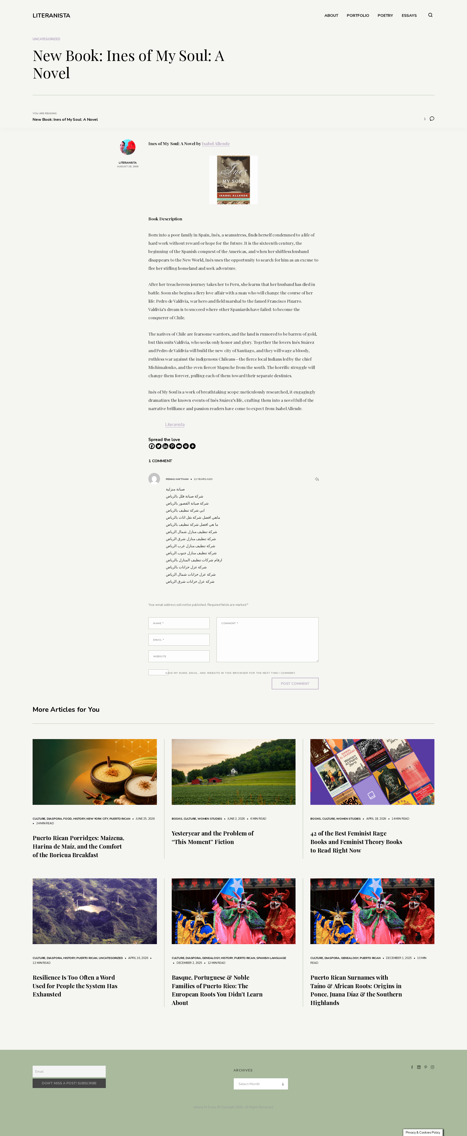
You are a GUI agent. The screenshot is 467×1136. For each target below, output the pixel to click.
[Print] (186, 446)
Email (158, 640)
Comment (229, 623)
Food (67, 819)
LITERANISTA (51, 15)
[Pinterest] (172, 446)
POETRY (385, 15)
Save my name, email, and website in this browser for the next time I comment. (230, 673)
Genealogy (210, 958)
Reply (317, 479)
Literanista (175, 424)
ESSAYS (409, 15)
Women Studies (210, 819)
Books (177, 819)
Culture (39, 819)
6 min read (255, 819)
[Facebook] (152, 446)
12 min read (214, 963)
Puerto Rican (119, 819)
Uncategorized (46, 39)
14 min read (398, 819)
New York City (97, 819)
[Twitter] (159, 446)
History (79, 819)
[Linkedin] (165, 446)
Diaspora (54, 819)
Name (158, 623)
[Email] (179, 446)
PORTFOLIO (358, 15)
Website (159, 656)
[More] (193, 446)
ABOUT (331, 15)
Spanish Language (271, 958)
